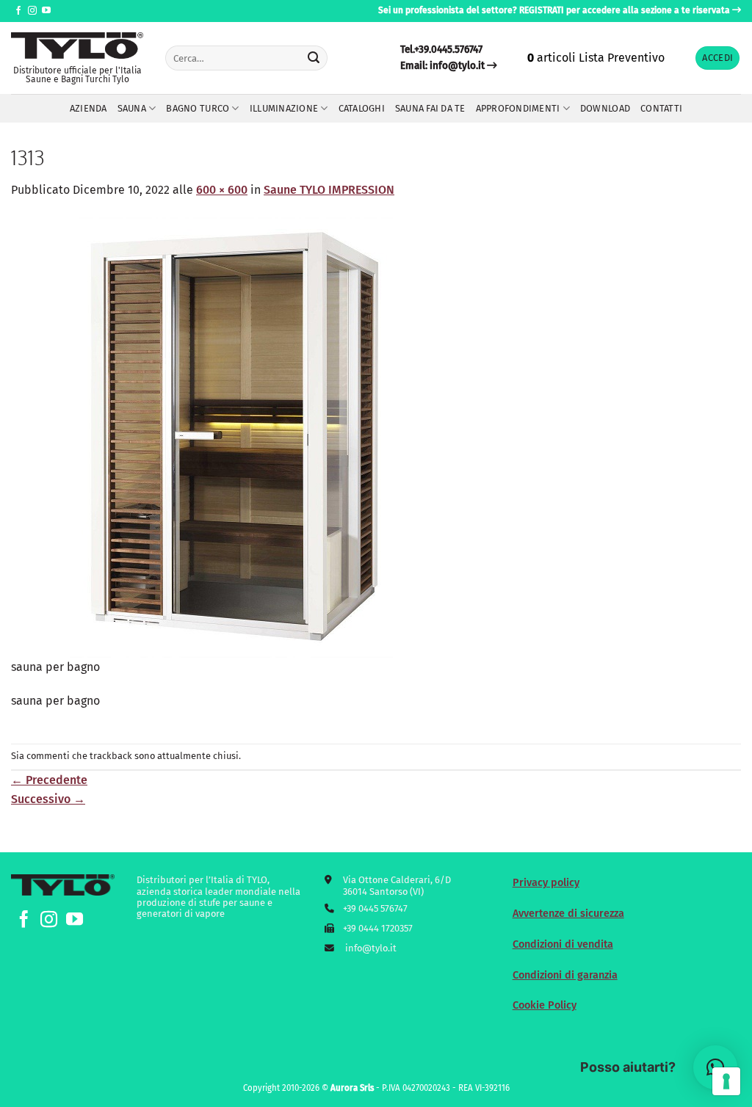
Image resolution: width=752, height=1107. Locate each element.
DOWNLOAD (605, 108)
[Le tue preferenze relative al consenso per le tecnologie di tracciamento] (726, 1081)
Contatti (661, 108)
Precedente (49, 780)
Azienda (88, 108)
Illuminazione (284, 108)
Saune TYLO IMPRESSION (329, 190)
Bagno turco (197, 108)
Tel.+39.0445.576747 (441, 49)
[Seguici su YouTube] (46, 11)
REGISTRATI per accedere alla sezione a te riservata (624, 10)
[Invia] (314, 58)
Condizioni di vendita (563, 944)
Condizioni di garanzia (565, 975)
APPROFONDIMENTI (518, 108)
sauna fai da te (430, 108)
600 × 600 (221, 190)
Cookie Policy (544, 1005)
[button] (717, 58)
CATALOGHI (362, 108)
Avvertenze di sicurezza (568, 913)
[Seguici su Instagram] (32, 11)
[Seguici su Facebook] (18, 11)
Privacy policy (546, 882)
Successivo (48, 799)
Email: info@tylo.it (442, 65)
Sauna (132, 108)
